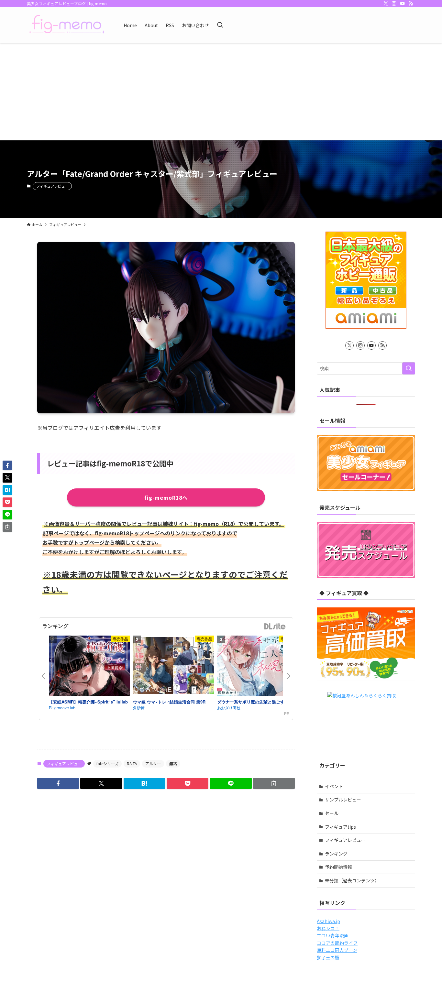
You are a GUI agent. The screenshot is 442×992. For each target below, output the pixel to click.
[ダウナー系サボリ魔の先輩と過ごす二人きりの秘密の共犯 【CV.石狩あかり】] (257, 667)
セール (331, 813)
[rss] (411, 3)
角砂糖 (139, 707)
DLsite (275, 627)
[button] (58, 783)
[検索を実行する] (408, 368)
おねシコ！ (328, 928)
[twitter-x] (385, 3)
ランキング (336, 853)
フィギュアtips (340, 826)
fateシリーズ (107, 763)
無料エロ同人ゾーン (337, 950)
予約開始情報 (338, 867)
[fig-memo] (67, 25)
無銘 (173, 763)
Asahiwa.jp (328, 921)
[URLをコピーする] (274, 783)
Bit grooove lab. (62, 707)
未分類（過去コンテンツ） (352, 880)
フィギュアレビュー (52, 186)
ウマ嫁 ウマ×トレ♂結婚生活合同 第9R (169, 702)
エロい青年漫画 (332, 935)
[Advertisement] (221, 92)
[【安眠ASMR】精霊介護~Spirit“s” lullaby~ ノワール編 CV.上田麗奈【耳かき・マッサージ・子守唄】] (89, 667)
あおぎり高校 (228, 707)
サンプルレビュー (343, 799)
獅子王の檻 (328, 957)
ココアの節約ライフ (337, 943)
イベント (334, 786)
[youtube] (402, 3)
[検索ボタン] (220, 25)
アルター (153, 763)
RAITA (132, 763)
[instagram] (394, 3)
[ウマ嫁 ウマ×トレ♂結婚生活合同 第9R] (173, 666)
